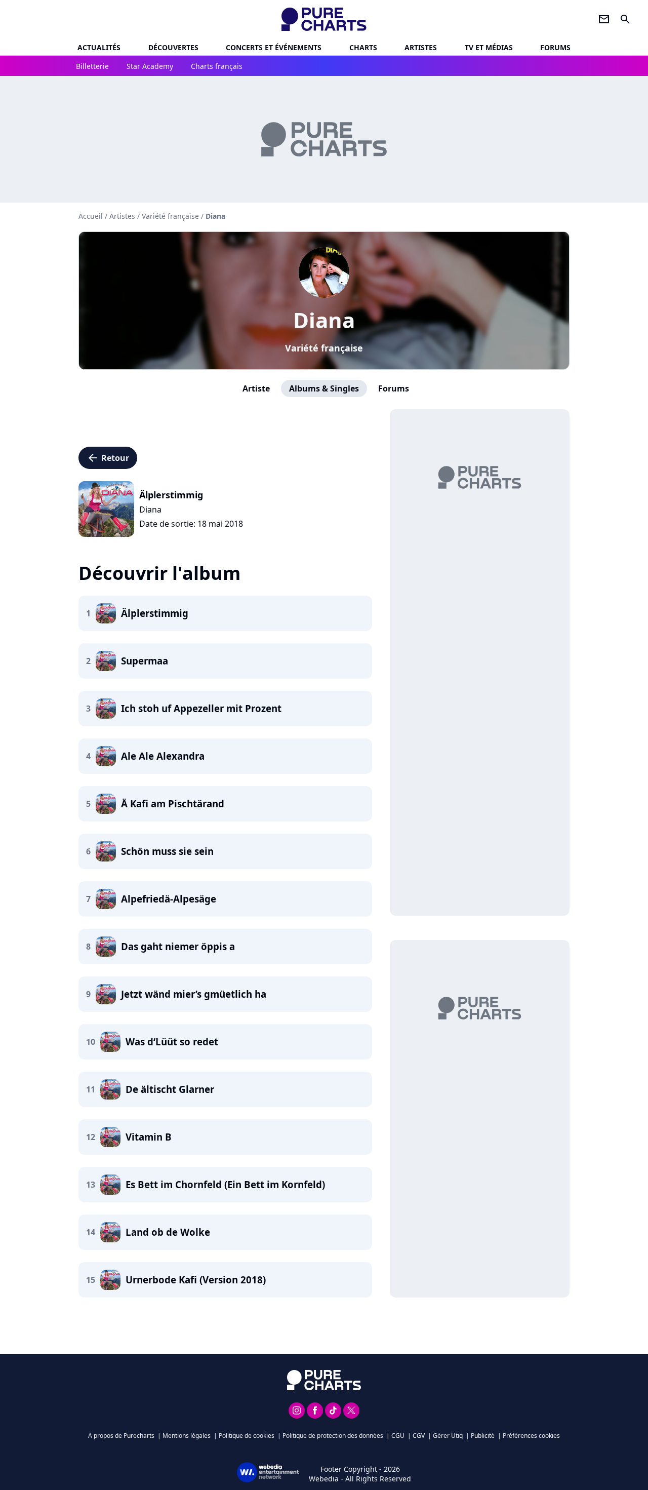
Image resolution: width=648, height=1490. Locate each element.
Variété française (324, 348)
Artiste (256, 388)
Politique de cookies (246, 1435)
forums (555, 47)
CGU (397, 1435)
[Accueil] (324, 19)
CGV (419, 1435)
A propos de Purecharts (121, 1435)
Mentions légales (187, 1435)
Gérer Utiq (448, 1435)
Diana (324, 319)
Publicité (483, 1435)
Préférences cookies (531, 1435)
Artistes (122, 216)
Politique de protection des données (332, 1435)
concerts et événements (273, 47)
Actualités (98, 47)
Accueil (90, 216)
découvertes (173, 47)
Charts (363, 47)
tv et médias (489, 47)
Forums (393, 388)
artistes (420, 47)
